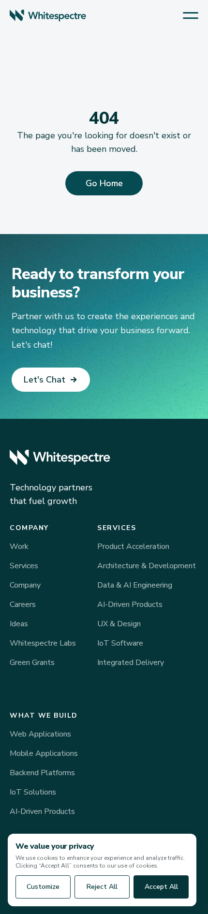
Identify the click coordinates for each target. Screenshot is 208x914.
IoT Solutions (33, 792)
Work (19, 546)
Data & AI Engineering (134, 585)
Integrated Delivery (130, 662)
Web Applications (40, 734)
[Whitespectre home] (48, 15)
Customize (43, 886)
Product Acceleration (133, 546)
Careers (23, 604)
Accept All (161, 886)
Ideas (19, 624)
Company (25, 585)
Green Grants (32, 662)
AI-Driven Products (130, 604)
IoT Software (120, 643)
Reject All (102, 886)
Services (24, 565)
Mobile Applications (44, 753)
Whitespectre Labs (43, 643)
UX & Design (119, 624)
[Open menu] (190, 15)
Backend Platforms (42, 772)
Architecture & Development (146, 565)
